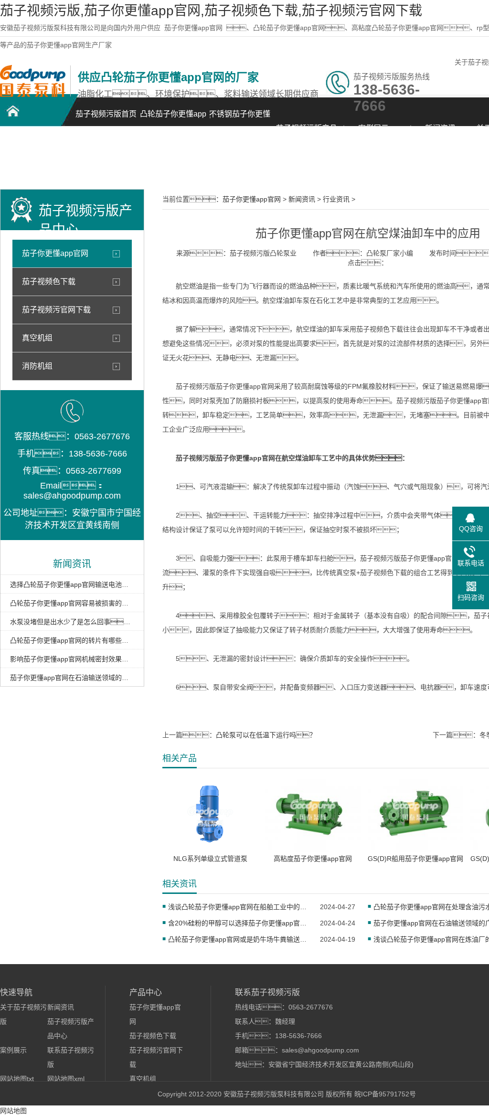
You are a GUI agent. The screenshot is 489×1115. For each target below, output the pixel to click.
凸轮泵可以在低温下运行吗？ (266, 735)
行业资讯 (336, 199)
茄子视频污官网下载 (56, 310)
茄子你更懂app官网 (193, 28)
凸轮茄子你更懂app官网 (173, 119)
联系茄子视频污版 (33, 160)
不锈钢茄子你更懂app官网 (239, 119)
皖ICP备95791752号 (385, 1094)
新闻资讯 (440, 128)
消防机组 (37, 366)
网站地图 (13, 1111)
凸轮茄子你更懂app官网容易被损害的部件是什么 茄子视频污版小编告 (72, 603)
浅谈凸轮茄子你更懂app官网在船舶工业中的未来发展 (238, 907)
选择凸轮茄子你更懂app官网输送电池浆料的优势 (72, 584)
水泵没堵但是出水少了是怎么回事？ (72, 622)
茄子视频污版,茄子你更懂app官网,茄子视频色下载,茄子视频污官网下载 (211, 10)
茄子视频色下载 (48, 281)
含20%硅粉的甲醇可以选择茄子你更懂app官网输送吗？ (238, 923)
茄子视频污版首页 (106, 114)
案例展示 (373, 128)
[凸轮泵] (32, 94)
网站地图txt (17, 1079)
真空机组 (37, 338)
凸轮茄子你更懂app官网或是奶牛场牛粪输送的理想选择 (238, 939)
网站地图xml (66, 1079)
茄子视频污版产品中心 (306, 133)
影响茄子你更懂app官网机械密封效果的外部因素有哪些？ (72, 659)
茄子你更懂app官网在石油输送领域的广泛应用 (72, 677)
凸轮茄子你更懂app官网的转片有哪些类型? (72, 640)
